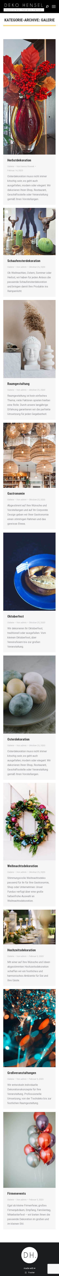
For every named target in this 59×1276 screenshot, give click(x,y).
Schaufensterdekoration (23, 261)
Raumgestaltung (18, 384)
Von (25, 166)
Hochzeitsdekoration (21, 950)
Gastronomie (16, 493)
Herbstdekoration (19, 160)
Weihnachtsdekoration (22, 866)
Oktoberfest (15, 616)
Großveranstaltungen (21, 1073)
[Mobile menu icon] (54, 6)
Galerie (10, 166)
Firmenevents (16, 1193)
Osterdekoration (18, 739)
